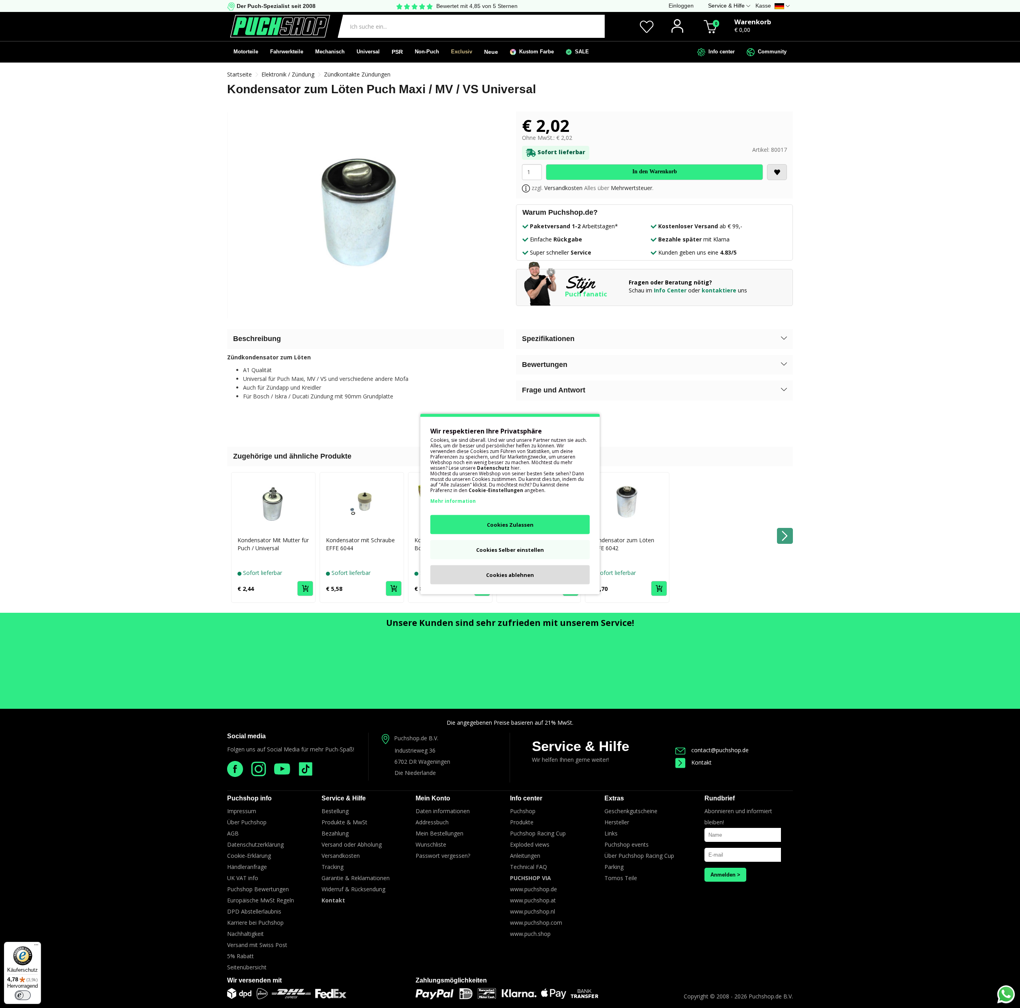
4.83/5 (728, 252)
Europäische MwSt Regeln (260, 900)
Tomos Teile (620, 878)
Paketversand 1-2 (555, 226)
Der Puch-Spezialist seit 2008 (275, 6)
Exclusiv (461, 52)
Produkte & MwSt (344, 822)
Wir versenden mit (254, 980)
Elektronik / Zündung (287, 74)
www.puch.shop (530, 933)
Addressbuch (432, 822)
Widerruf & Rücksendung (353, 889)
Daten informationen (443, 811)
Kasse (763, 5)
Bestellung (335, 811)
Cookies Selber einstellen (510, 549)
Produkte (522, 822)
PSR (397, 52)
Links (611, 833)
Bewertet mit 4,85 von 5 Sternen (477, 6)
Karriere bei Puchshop (255, 922)
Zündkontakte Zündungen (357, 74)
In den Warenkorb (654, 172)
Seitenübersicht (247, 967)
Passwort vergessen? (443, 855)
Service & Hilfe (580, 746)
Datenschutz (493, 468)
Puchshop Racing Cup (538, 833)
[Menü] (36, 946)
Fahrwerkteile (286, 52)
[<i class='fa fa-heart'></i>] (777, 172)
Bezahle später (680, 239)
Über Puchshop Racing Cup (639, 855)
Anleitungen (525, 855)
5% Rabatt (240, 956)
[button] (654, 339)
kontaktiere (719, 290)
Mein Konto (433, 798)
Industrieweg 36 (414, 750)
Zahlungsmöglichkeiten (451, 980)
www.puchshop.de (533, 889)
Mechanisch (330, 52)
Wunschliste (431, 844)
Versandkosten (563, 188)
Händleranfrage (247, 867)
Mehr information (453, 501)
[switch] (23, 995)
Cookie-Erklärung (249, 855)
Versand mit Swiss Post (257, 945)
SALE (580, 52)
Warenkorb (752, 21)
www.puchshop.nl (532, 911)
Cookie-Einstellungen (496, 490)
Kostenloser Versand (688, 226)
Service (581, 252)
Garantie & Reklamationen (356, 878)
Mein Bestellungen (439, 833)
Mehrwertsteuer (631, 188)
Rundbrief (719, 798)
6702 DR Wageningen (422, 761)
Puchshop (523, 811)
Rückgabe (567, 239)
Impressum (241, 811)
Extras (614, 798)
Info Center (670, 290)
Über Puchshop (247, 822)
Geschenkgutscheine (630, 811)
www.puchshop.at (533, 900)
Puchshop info (249, 798)
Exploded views (529, 844)
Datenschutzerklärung (255, 844)
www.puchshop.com (536, 922)
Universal (368, 52)
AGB (233, 833)
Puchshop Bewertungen (258, 889)
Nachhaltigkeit (245, 933)
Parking (614, 867)
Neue (491, 52)
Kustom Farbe (535, 52)
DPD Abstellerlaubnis (254, 911)
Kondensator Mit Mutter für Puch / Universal (273, 544)
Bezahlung (335, 833)
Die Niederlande (415, 773)
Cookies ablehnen (510, 575)
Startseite (239, 74)
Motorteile (245, 52)
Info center (720, 52)
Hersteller (616, 822)
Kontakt (701, 762)
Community (771, 52)
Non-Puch (427, 52)
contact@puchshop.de (720, 750)
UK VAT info (242, 878)
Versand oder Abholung (352, 844)
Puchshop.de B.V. (416, 738)
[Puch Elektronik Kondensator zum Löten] (365, 215)
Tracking (332, 867)
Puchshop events (626, 844)
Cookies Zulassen (510, 524)
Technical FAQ (528, 867)
